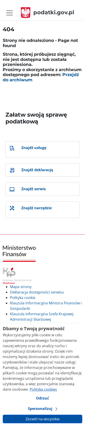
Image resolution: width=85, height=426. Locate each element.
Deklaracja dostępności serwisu (37, 292)
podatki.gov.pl (53, 12)
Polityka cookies (43, 389)
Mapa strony (21, 286)
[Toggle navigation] (9, 13)
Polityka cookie (22, 297)
